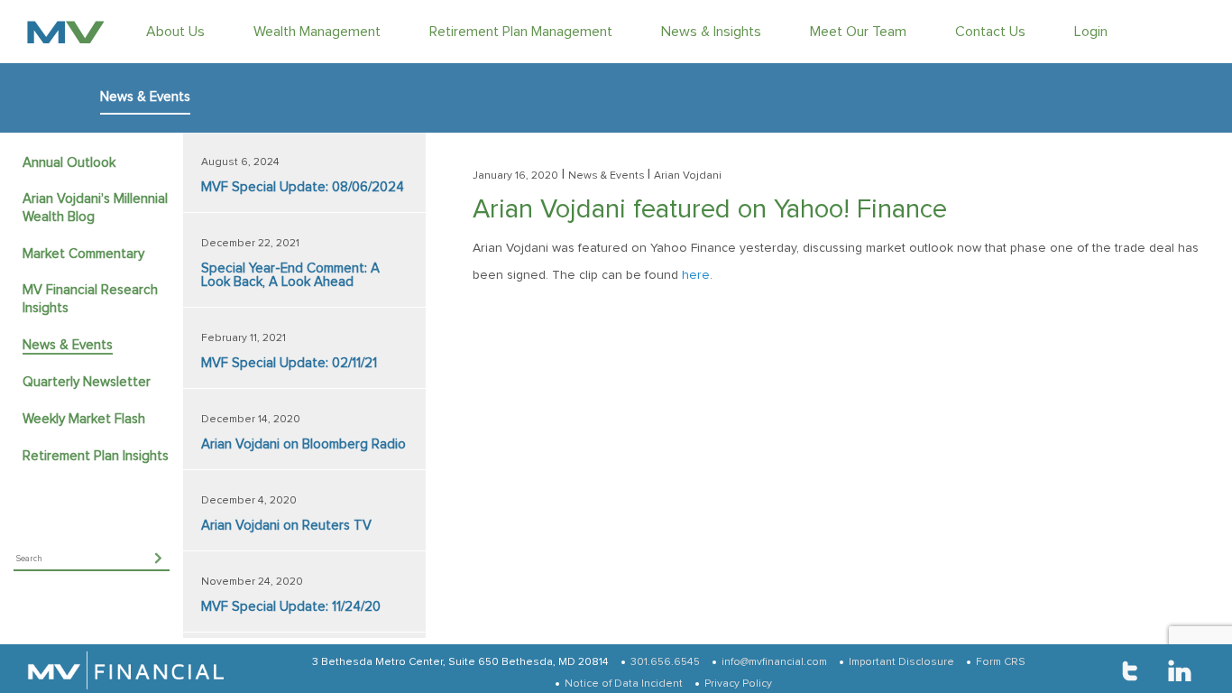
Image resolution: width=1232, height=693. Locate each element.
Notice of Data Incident (624, 684)
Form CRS (1000, 662)
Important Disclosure (901, 662)
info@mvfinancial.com (774, 662)
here (696, 275)
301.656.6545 (665, 662)
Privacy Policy (738, 684)
